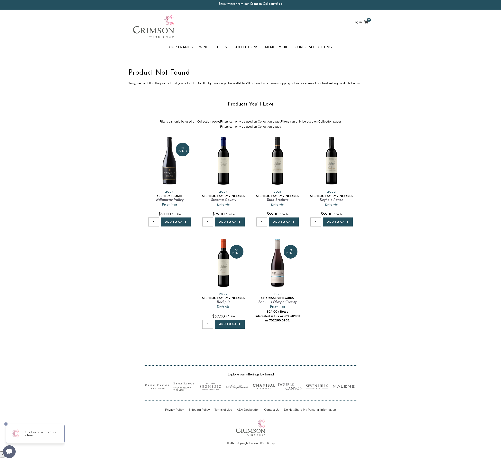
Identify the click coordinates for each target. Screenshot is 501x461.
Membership (276, 47)
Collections (246, 47)
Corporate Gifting (313, 47)
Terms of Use (223, 409)
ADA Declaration (248, 409)
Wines (205, 47)
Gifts (222, 47)
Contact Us (271, 409)
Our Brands (181, 47)
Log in (357, 22)
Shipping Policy (199, 409)
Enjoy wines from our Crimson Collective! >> (250, 3)
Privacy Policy (174, 409)
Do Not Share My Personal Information (310, 409)
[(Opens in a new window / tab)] (157, 387)
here (257, 83)
